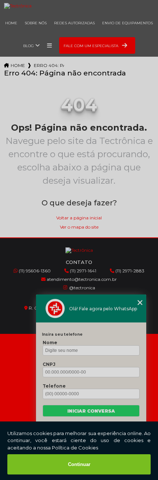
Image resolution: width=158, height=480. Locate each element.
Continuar (79, 464)
